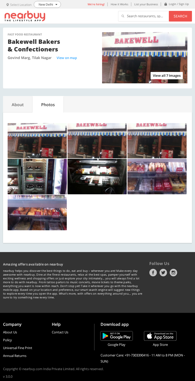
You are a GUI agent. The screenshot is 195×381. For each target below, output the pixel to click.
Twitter (163, 272)
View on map (67, 57)
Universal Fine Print (17, 348)
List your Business (146, 4)
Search (180, 16)
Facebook (153, 272)
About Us (10, 332)
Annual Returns (14, 355)
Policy (7, 340)
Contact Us (60, 332)
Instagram (173, 272)
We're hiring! (96, 4)
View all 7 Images (167, 75)
